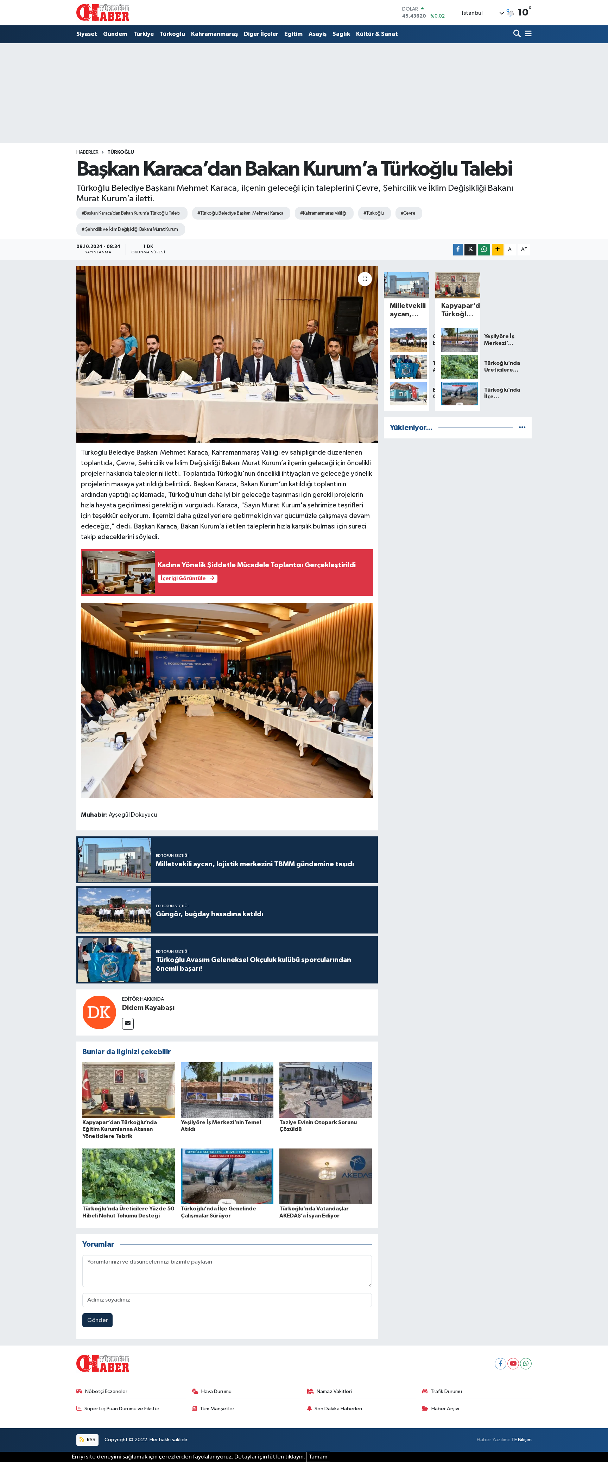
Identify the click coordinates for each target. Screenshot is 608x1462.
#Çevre (408, 213)
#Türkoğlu (373, 213)
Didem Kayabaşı (148, 1007)
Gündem (115, 34)
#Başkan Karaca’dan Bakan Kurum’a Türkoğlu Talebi (131, 213)
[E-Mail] (128, 1024)
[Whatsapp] (526, 1363)
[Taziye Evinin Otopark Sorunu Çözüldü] (325, 1090)
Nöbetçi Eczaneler (106, 1391)
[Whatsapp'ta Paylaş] (484, 249)
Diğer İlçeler (261, 34)
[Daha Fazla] (498, 249)
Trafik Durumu (446, 1391)
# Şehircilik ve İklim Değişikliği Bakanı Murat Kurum (130, 229)
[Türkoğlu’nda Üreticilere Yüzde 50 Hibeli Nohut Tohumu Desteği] (128, 1176)
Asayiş (318, 34)
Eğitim (293, 34)
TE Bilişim (521, 1439)
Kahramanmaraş (214, 34)
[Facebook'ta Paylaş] (458, 249)
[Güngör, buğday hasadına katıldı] (406, 340)
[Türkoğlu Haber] (102, 12)
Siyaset (86, 34)
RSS (90, 1439)
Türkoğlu (172, 34)
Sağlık (341, 34)
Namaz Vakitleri (334, 1391)
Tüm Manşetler (217, 1408)
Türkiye (143, 34)
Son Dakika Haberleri (338, 1408)
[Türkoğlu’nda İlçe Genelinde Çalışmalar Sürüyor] (227, 1176)
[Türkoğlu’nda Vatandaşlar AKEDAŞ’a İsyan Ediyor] (325, 1176)
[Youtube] (513, 1363)
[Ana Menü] (527, 34)
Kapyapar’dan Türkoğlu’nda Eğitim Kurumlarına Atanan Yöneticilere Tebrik (119, 1129)
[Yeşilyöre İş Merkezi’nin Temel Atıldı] (227, 1090)
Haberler (87, 152)
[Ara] (517, 34)
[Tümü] (522, 428)
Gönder (97, 1320)
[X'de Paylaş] (470, 249)
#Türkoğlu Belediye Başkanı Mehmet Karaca (240, 213)
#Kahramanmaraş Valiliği (323, 213)
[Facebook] (500, 1363)
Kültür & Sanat (377, 34)
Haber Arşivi (445, 1408)
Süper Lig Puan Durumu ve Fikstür (121, 1408)
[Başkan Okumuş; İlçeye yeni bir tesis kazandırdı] (406, 394)
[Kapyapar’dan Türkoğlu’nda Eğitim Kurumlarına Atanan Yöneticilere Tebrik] (128, 1090)
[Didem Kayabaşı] (99, 1012)
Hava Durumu (216, 1391)
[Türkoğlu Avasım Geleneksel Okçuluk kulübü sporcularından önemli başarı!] (406, 367)
